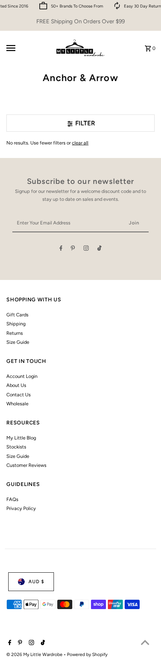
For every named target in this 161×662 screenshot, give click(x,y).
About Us (16, 385)
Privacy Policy (21, 508)
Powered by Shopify (87, 654)
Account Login (21, 376)
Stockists (16, 447)
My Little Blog (21, 438)
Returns (14, 333)
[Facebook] (61, 249)
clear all (80, 143)
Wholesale (17, 403)
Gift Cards (17, 314)
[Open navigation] (27, 48)
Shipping (15, 323)
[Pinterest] (73, 249)
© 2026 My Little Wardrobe (35, 654)
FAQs (12, 499)
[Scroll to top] (145, 642)
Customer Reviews (26, 465)
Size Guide (17, 342)
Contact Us (18, 394)
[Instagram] (86, 249)
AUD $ (36, 581)
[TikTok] (99, 249)
